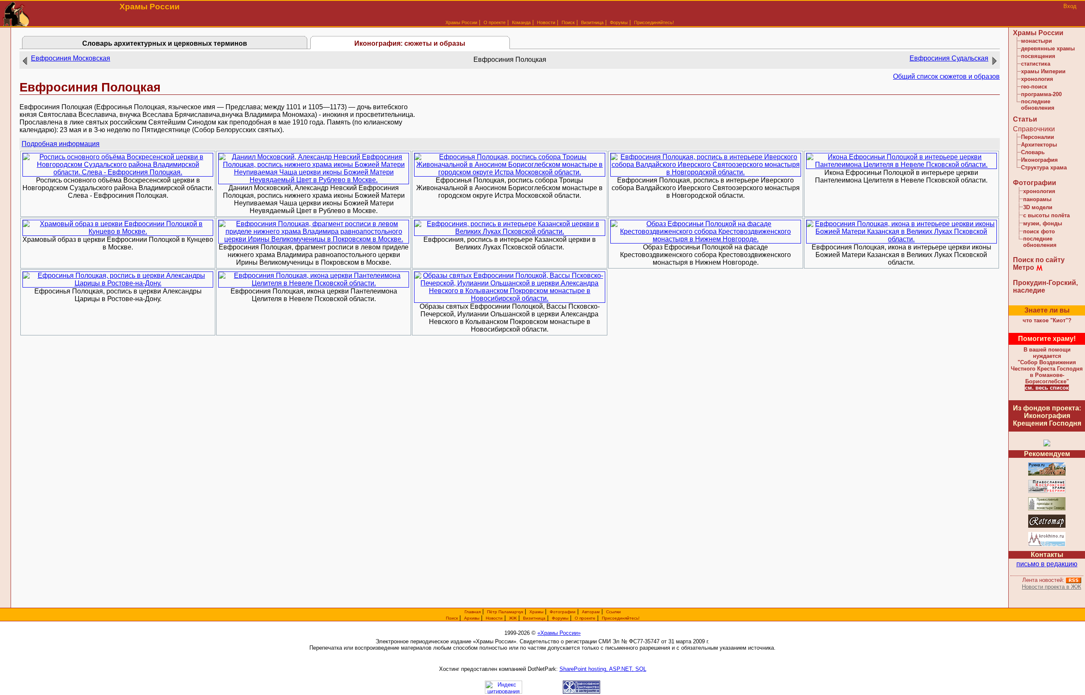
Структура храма (1044, 167)
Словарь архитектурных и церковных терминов (164, 43)
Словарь (1033, 152)
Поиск (568, 22)
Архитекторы (1039, 144)
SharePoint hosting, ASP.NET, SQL (602, 669)
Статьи (1025, 119)
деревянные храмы (1048, 48)
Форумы (619, 22)
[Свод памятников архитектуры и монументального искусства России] (1046, 474)
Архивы (471, 618)
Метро (1023, 267)
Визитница (592, 22)
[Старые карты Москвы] (1046, 526)
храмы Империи (1043, 71)
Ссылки (613, 611)
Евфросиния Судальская (949, 58)
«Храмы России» (559, 633)
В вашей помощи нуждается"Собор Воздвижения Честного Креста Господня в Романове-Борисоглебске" (1047, 365)
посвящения (1038, 56)
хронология (1037, 79)
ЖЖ (513, 618)
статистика (1035, 64)
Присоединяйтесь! (654, 22)
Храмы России (461, 22)
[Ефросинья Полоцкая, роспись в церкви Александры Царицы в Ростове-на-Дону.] (117, 283)
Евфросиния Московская (70, 58)
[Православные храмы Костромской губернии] (1046, 491)
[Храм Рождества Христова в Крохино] (1046, 544)
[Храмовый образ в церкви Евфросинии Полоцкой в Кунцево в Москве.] (117, 231)
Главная (473, 611)
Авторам (591, 611)
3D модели (1037, 207)
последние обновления (1037, 104)
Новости (546, 22)
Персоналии (1037, 137)
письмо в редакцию (1046, 564)
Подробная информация (61, 143)
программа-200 (1041, 94)
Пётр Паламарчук (505, 611)
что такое (1047, 320)
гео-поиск (1034, 86)
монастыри (1036, 41)
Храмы (536, 611)
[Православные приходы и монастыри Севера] (1046, 508)
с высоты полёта (1046, 215)
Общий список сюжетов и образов (946, 76)
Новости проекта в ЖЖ (1051, 587)
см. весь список (1047, 388)
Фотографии (1034, 182)
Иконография (1039, 160)
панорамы (1037, 199)
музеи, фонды (1042, 223)
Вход (1070, 6)
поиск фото (1039, 231)
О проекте (585, 618)
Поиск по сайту (1039, 259)
